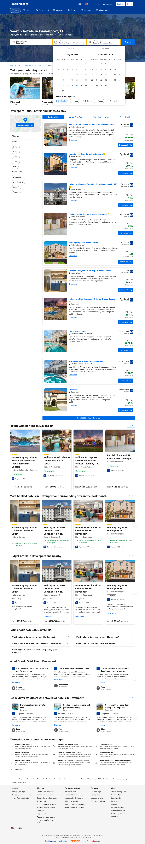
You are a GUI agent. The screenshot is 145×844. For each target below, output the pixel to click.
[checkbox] (86, 63)
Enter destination (21, 41)
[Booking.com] (20, 4)
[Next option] (135, 460)
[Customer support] (93, 4)
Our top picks (53, 117)
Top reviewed (125, 117)
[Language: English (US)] (86, 4)
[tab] (71, 49)
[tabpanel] (89, 78)
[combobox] (31, 43)
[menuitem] (15, 10)
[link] (25, 147)
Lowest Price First (75, 117)
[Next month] (121, 54)
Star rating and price (101, 117)
